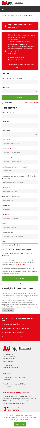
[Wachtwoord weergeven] (36, 91)
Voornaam (6, 140)
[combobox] (20, 244)
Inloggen (20, 97)
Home (4, 15)
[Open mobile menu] (3, 9)
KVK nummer (6, 187)
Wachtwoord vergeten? (30, 103)
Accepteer (20, 424)
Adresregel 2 (6, 205)
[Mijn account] (37, 3)
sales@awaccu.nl (18, 58)
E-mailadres (6, 122)
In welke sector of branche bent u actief (15, 167)
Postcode (5, 214)
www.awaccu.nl (21, 44)
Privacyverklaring (8, 365)
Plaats (4, 223)
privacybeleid (22, 264)
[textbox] (20, 245)
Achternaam (6, 149)
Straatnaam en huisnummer (11, 196)
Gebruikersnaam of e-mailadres (13, 78)
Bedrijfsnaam (7, 158)
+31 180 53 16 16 (21, 60)
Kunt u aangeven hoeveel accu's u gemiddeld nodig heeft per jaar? (18, 177)
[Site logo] (12, 3)
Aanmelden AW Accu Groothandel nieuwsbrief (17, 249)
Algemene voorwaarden (11, 367)
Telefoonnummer (8, 233)
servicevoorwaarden (31, 271)
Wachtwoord (6, 87)
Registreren (20, 278)
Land (4, 242)
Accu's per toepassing (15, 15)
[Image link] (17, 348)
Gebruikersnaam (8, 112)
